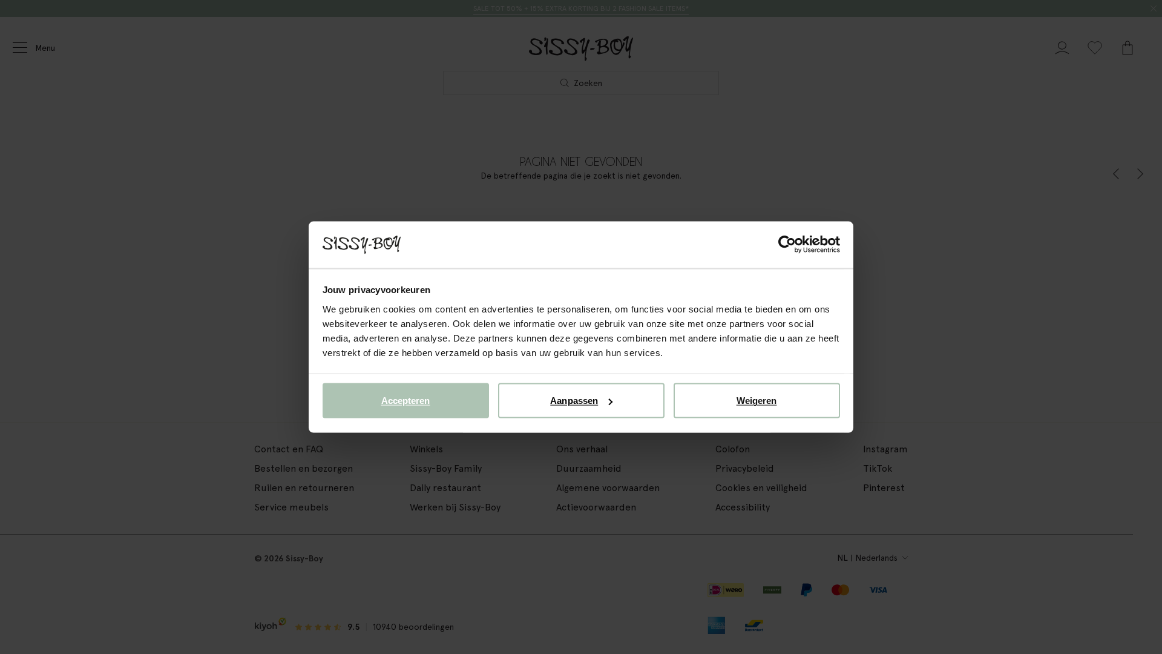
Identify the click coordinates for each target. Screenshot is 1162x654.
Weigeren (757, 400)
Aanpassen (574, 400)
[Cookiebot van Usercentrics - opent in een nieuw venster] (787, 245)
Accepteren (405, 400)
